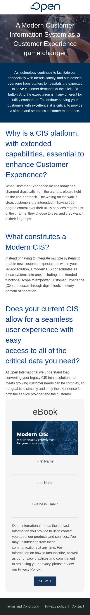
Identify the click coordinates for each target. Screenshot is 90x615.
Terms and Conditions (22, 606)
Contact (78, 606)
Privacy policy (55, 606)
